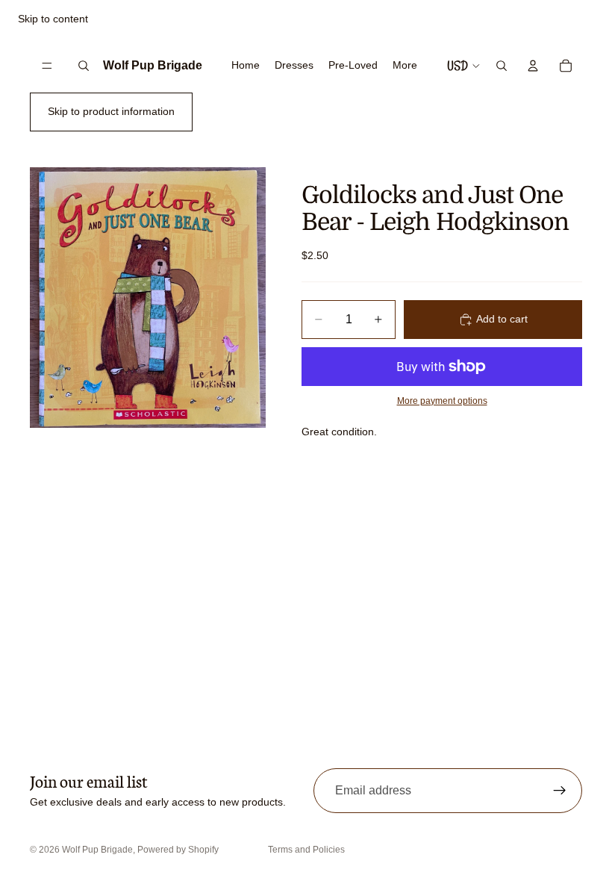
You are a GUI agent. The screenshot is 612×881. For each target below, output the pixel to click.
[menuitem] (405, 65)
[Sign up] (559, 790)
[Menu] (47, 66)
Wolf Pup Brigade (97, 849)
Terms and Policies (306, 849)
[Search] (83, 65)
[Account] (532, 65)
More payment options (442, 400)
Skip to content (53, 19)
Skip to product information (111, 111)
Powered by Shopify (178, 849)
